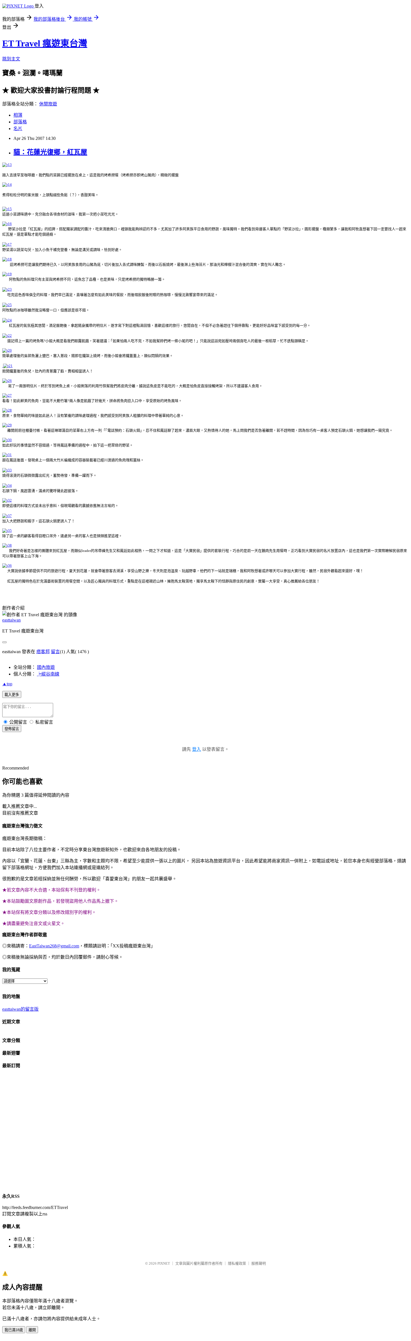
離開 (32, 1330)
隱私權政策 (237, 1263)
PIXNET (163, 1263)
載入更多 (11, 695)
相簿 (17, 115)
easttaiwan (11, 620)
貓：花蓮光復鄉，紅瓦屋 (50, 152)
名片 (17, 128)
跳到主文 (11, 59)
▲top (7, 683)
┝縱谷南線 (48, 674)
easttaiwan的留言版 (20, 1009)
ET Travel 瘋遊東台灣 (44, 43)
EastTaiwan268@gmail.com (54, 946)
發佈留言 (11, 729)
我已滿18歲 (13, 1330)
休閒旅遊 (48, 104)
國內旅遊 (46, 667)
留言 (55, 651)
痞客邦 (43, 651)
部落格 (20, 121)
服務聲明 (258, 1263)
